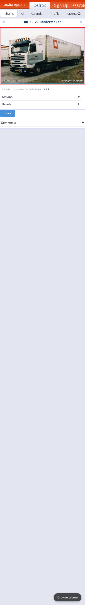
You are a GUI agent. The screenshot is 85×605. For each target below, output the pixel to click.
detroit (42, 89)
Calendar (37, 14)
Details (6, 104)
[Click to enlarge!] (42, 55)
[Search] (79, 13)
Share (7, 113)
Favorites (73, 14)
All (22, 14)
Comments (8, 122)
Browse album (67, 597)
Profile (55, 14)
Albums (9, 14)
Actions (7, 97)
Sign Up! (61, 5)
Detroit (39, 5)
